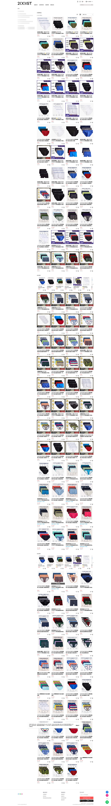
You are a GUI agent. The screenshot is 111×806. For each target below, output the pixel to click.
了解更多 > (31, 726)
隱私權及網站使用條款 (41, 725)
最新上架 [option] (84, 14)
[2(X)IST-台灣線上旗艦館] (25, 3)
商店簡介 (44, 796)
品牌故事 (44, 794)
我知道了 (77, 725)
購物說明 (62, 794)
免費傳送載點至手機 (86, 797)
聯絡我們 (62, 799)
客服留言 (62, 796)
